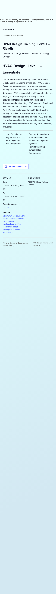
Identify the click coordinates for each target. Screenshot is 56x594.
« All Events (8, 29)
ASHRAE (17, 585)
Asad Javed (17, 590)
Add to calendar (16, 166)
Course (6, 207)
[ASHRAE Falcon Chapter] (10, 4)
